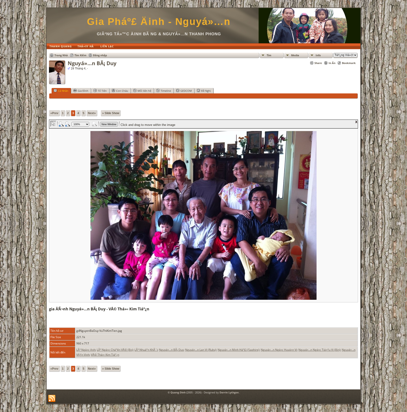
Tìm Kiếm (80, 55)
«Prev (54, 113)
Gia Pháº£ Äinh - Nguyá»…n (159, 21)
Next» (92, 113)
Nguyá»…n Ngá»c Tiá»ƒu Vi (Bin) (319, 350)
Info (318, 55)
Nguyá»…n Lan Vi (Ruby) (200, 350)
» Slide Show (110, 113)
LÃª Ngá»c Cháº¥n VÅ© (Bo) (115, 350)
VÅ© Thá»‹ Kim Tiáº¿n (105, 355)
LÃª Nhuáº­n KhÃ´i (146, 350)
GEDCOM (186, 90)
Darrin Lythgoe (229, 392)
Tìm (269, 55)
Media (295, 55)
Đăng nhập (100, 55)
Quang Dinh (178, 392)
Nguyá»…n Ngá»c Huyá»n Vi (279, 350)
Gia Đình (83, 90)
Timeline (166, 90)
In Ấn (332, 63)
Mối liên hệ (144, 90)
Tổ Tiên (102, 90)
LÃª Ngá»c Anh (85, 350)
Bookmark (349, 63)
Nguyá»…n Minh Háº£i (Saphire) (238, 350)
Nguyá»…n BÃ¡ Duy (171, 350)
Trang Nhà (61, 55)
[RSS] (52, 398)
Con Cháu (122, 90)
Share (318, 63)
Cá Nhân (63, 90)
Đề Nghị (206, 90)
